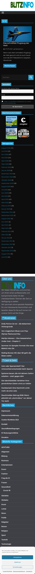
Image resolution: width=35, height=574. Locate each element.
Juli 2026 (4, 151)
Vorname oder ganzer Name (10, 88)
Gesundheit (5, 487)
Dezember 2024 (7, 212)
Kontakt (4, 424)
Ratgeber (5, 522)
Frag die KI (5, 478)
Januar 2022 (5, 238)
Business (5, 460)
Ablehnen (17, 562)
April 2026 (5, 161)
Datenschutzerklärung (19, 571)
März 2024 (5, 228)
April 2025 (4, 199)
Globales (4, 500)
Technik (4, 540)
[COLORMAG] (13, 284)
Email (3, 95)
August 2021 (5, 254)
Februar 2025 (6, 206)
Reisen (4, 526)
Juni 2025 (4, 193)
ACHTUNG (5, 447)
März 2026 (5, 164)
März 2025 (5, 202)
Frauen (4, 482)
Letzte (3, 509)
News (3, 513)
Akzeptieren (17, 557)
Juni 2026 (4, 154)
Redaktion (19, 49)
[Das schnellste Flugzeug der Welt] (17, 34)
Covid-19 (6, 490)
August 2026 (6, 148)
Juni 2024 (4, 222)
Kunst (3, 504)
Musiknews (9, 318)
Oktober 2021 (6, 247)
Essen (3, 469)
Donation (4, 437)
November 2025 (7, 177)
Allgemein (5, 452)
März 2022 (5, 234)
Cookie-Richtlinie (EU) (10, 420)
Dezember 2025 (7, 174)
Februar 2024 (6, 231)
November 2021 (7, 244)
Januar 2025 (5, 209)
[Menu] (2, 12)
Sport (3, 535)
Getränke (5, 496)
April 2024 (5, 225)
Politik (3, 518)
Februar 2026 (6, 167)
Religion (4, 531)
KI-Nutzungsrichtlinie (9, 433)
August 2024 (6, 218)
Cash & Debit (10, 360)
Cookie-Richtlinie (7, 571)
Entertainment (6, 465)
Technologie (6, 544)
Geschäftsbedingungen (10, 428)
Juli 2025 (4, 190)
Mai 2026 (4, 158)
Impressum (29, 571)
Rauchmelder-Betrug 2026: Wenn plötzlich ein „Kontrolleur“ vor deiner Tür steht (16, 398)
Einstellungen (17, 567)
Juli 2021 (4, 257)
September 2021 (7, 251)
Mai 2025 (4, 196)
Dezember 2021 (7, 241)
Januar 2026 (5, 170)
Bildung (4, 456)
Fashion (4, 474)
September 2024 (7, 215)
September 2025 (7, 183)
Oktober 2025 (6, 180)
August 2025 (5, 186)
